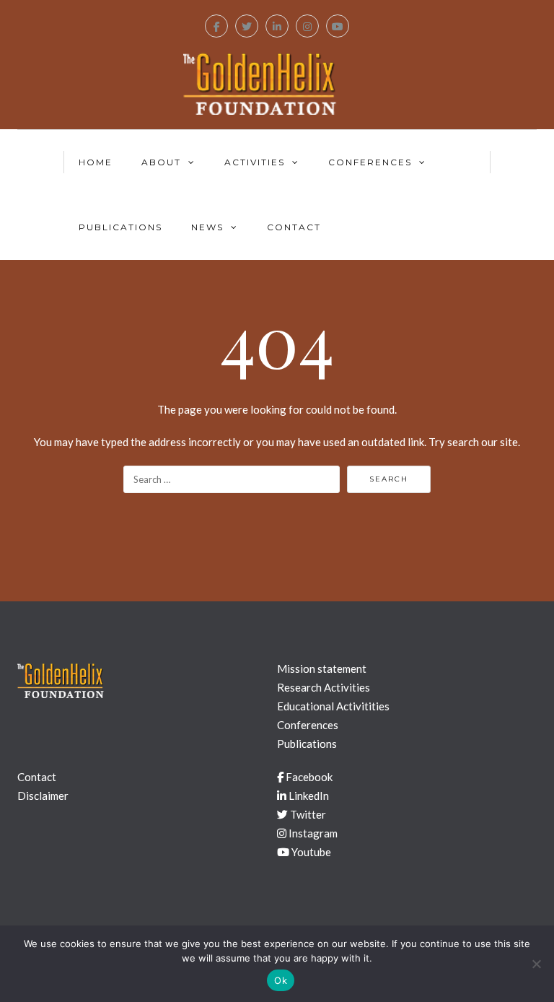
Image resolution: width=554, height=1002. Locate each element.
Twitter (307, 814)
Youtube (310, 851)
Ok (280, 980)
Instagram (312, 833)
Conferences (370, 162)
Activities (254, 162)
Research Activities (323, 687)
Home (96, 162)
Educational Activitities (333, 706)
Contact (294, 227)
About (161, 162)
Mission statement (321, 668)
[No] (536, 964)
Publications (120, 227)
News (207, 227)
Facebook (308, 776)
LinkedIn (307, 795)
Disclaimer (43, 795)
